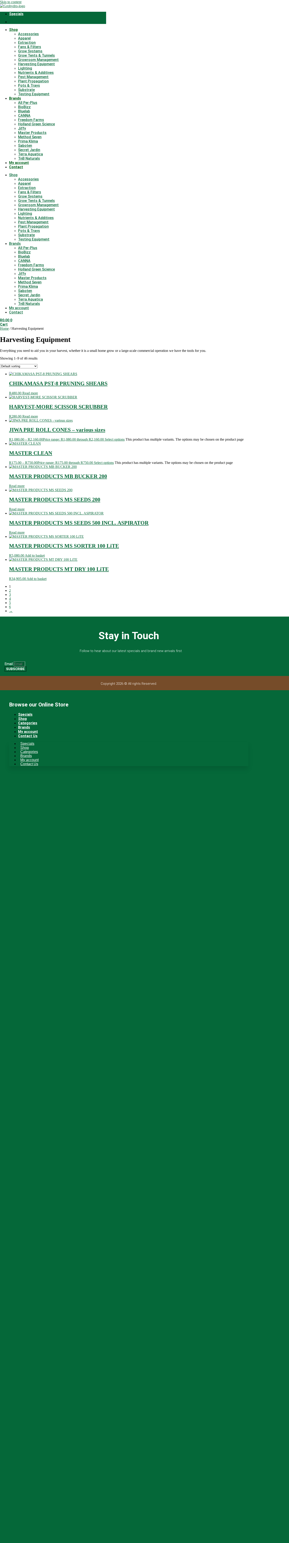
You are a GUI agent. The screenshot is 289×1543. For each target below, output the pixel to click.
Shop (13, 30)
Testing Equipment (33, 94)
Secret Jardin (29, 150)
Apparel (24, 38)
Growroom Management (38, 60)
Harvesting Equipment (36, 64)
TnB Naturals (29, 158)
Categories (27, 723)
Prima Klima (28, 141)
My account (19, 163)
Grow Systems (30, 51)
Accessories (28, 34)
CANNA (24, 115)
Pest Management (33, 77)
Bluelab (24, 111)
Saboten (25, 145)
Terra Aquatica (30, 154)
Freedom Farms (31, 120)
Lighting (25, 68)
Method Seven (30, 137)
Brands (15, 98)
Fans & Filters (29, 47)
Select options (115, 439)
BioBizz (24, 107)
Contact (16, 167)
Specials (16, 14)
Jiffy (22, 128)
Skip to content (10, 2)
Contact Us (27, 736)
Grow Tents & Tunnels (36, 55)
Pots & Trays (29, 85)
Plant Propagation (33, 81)
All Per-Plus (27, 103)
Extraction (27, 42)
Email (9, 664)
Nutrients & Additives (36, 72)
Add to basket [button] (35, 555)
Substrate (26, 90)
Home (4, 328)
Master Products (32, 133)
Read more (30, 393)
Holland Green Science (36, 124)
